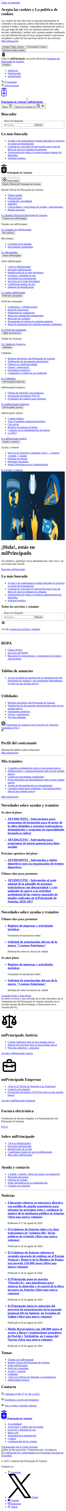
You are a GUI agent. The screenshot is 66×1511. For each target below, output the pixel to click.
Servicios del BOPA (18, 653)
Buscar (38, 125)
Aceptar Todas (13, 47)
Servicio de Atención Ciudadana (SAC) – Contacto (33, 453)
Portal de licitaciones (18, 309)
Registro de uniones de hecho (22, 427)
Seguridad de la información (22, 278)
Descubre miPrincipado (19, 269)
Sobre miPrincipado (18, 1365)
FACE (4, 1126)
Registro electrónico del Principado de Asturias (31, 358)
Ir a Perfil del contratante (13, 329)
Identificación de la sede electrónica (26, 272)
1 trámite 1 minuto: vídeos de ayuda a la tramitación (34, 1174)
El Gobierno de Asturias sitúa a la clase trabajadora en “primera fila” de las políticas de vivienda (33, 1235)
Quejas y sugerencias (18, 367)
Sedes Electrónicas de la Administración (28, 464)
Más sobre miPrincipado (20, 1155)
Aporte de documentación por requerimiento (30, 785)
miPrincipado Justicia (18, 1380)
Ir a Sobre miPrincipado (13, 292)
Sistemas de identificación (21, 287)
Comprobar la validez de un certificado (27, 373)
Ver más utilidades (17, 717)
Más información (9, 41)
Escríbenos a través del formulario (21, 1399)
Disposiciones (15, 198)
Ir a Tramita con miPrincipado (16, 229)
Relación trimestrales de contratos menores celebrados (35, 324)
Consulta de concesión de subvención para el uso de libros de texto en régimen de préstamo (34, 148)
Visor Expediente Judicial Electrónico (27, 421)
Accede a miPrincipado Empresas (18, 1100)
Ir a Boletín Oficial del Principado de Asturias (24, 215)
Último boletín (15, 195)
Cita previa (13, 424)
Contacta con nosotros (19, 1089)
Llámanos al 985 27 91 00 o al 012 (22, 1394)
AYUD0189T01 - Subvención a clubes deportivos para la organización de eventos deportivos (36, 863)
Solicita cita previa (32, 1045)
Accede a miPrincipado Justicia (17, 1053)
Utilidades (13, 1374)
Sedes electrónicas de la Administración (28, 1182)
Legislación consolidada (20, 201)
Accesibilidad (14, 1424)
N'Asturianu (10, 82)
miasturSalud (14, 76)
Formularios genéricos (19, 370)
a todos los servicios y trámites (25, 629)
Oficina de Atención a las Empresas (26, 393)
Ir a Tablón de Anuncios (13, 344)
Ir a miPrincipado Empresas (15, 404)
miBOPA (12, 204)
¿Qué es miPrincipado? (19, 266)
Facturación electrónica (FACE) (24, 395)
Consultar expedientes (34, 768)
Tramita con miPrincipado (21, 1359)
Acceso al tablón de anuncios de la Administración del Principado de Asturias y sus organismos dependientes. (35, 680)
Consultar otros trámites (20, 244)
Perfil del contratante (18, 1368)
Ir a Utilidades (8, 378)
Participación (14, 73)
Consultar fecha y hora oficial (16, 995)
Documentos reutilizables (20, 247)
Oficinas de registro (17, 458)
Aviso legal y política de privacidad (25, 1427)
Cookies (12, 1438)
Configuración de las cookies (22, 1441)
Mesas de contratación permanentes (25, 315)
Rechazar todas (14, 50)
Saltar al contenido (10, 2)
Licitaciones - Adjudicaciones (22, 307)
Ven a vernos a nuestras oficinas (20, 1405)
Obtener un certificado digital (22, 364)
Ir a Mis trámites (9, 252)
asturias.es (13, 70)
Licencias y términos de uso (22, 275)
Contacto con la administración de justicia (29, 430)
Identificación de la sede (20, 1149)
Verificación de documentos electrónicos (28, 361)
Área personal (12, 85)
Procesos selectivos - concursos (23, 1047)
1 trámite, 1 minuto (17, 455)
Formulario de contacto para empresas (27, 398)
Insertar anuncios (16, 209)
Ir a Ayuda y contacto (12, 470)
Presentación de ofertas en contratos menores (30, 321)
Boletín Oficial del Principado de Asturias (29, 1362)
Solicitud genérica (17, 158)
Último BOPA (15, 650)
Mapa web (13, 1432)
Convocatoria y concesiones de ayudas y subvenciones (35, 207)
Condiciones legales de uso (21, 284)
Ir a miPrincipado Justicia (14, 438)
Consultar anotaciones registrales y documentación (35, 790)
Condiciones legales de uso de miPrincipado (30, 1152)
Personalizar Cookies (37, 47)
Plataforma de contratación (21, 312)
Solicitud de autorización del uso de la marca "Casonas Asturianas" (32, 943)
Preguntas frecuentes (18, 461)
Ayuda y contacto (16, 1371)
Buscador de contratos (19, 318)
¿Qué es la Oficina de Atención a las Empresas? (32, 1086)
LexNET (12, 433)
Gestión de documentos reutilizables (26, 776)
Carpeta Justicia (16, 418)
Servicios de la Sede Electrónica (24, 281)
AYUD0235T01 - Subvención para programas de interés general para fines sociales (33, 843)
